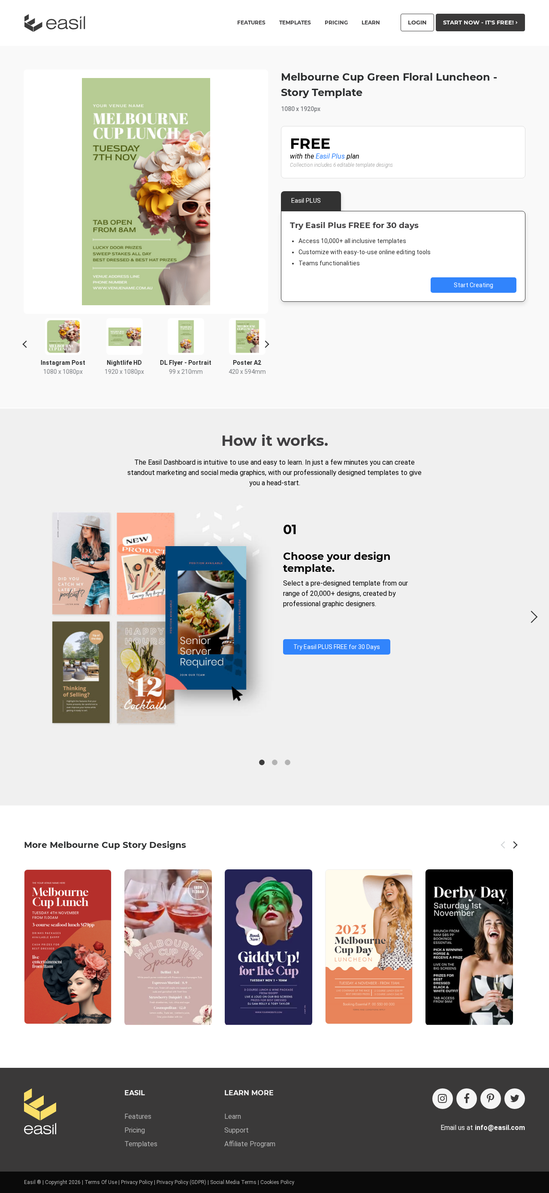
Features (137, 1116)
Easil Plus (330, 156)
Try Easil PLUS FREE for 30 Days (336, 646)
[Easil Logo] (57, 23)
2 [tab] (274, 762)
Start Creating (473, 285)
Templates (140, 1144)
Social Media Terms (233, 1182)
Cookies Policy (277, 1182)
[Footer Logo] (40, 1112)
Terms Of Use (100, 1182)
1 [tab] (261, 762)
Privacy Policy (137, 1182)
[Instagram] (442, 1098)
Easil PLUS (306, 200)
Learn (371, 23)
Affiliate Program (249, 1144)
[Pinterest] (490, 1098)
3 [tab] (287, 762)
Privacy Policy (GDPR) (181, 1182)
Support (236, 1130)
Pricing (336, 23)
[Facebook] (466, 1098)
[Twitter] (514, 1098)
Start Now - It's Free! (479, 22)
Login (417, 22)
